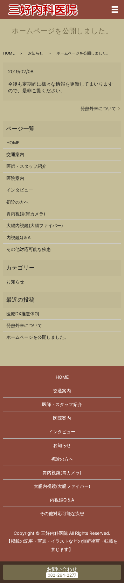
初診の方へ (17, 202)
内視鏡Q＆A (18, 237)
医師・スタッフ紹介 (26, 166)
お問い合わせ (62, 569)
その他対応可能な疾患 (28, 249)
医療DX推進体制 (22, 313)
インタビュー (19, 190)
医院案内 (15, 178)
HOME (9, 53)
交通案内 (15, 154)
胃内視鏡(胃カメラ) (25, 213)
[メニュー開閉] (115, 9)
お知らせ (35, 53)
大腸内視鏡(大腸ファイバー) (34, 225)
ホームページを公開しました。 (37, 337)
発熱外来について (98, 108)
